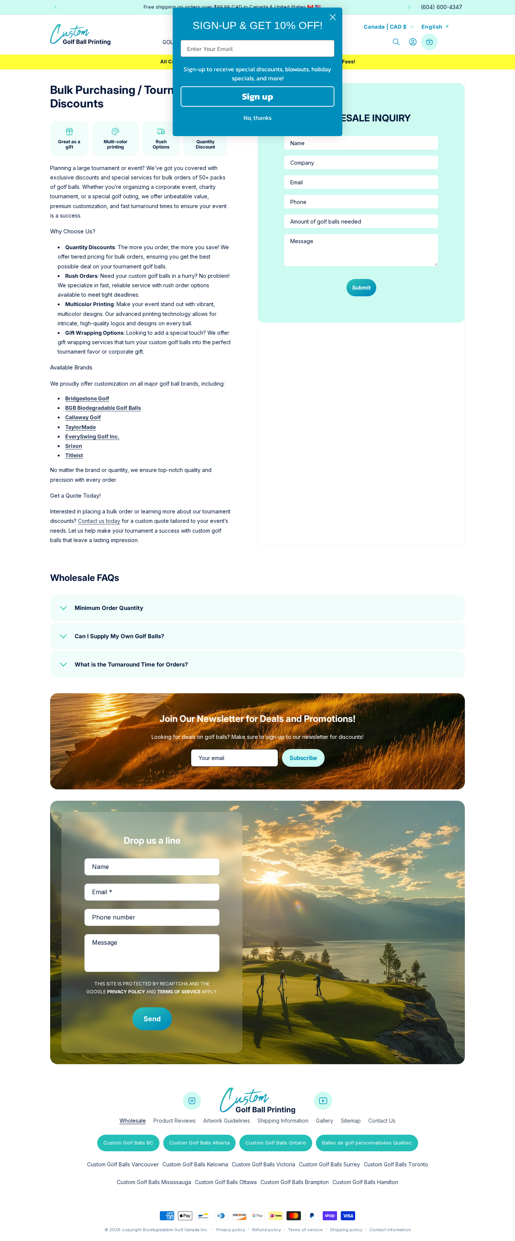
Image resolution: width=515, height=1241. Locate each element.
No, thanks (257, 117)
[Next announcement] (409, 7)
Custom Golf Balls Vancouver (123, 1164)
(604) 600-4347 (441, 7)
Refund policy (266, 1229)
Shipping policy (346, 1229)
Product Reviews (174, 1120)
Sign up (257, 96)
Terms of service (305, 1229)
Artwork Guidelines (226, 1120)
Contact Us (381, 1120)
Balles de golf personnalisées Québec (367, 1143)
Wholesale (133, 1120)
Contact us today (99, 521)
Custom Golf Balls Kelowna (195, 1164)
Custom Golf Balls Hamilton (365, 1182)
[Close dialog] (332, 17)
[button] (396, 42)
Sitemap (351, 1120)
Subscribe (303, 757)
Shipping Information (283, 1120)
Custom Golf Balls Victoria (263, 1164)
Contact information (390, 1229)
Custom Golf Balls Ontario (275, 1143)
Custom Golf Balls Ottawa (226, 1182)
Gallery (324, 1120)
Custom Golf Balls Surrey (329, 1164)
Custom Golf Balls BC (128, 1143)
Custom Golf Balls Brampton (295, 1182)
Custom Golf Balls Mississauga (154, 1182)
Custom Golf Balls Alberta (199, 1143)
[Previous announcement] (55, 7)
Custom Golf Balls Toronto (396, 1164)
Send (152, 1019)
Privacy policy (230, 1229)
